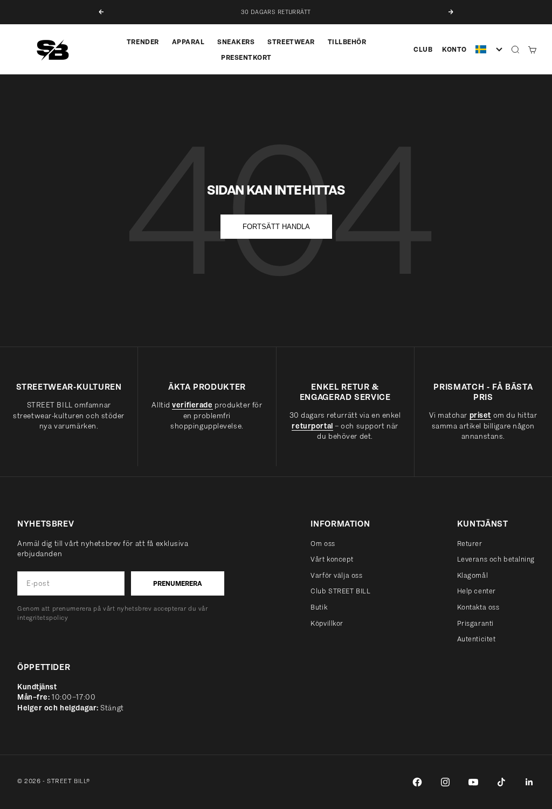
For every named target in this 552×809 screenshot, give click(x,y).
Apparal (188, 42)
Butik (318, 607)
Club (422, 49)
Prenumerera (177, 583)
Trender (143, 42)
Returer (469, 544)
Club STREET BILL (340, 591)
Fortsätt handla (276, 227)
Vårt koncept (331, 559)
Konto (454, 49)
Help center (476, 591)
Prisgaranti (475, 623)
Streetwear (290, 42)
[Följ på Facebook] (417, 782)
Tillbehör (347, 42)
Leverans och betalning (496, 559)
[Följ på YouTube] (473, 782)
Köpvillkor (326, 623)
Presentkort (246, 57)
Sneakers (235, 42)
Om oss (322, 544)
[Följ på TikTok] (501, 782)
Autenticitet (476, 639)
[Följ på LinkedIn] (529, 782)
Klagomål (472, 575)
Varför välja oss (336, 575)
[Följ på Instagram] (445, 782)
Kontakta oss (478, 607)
